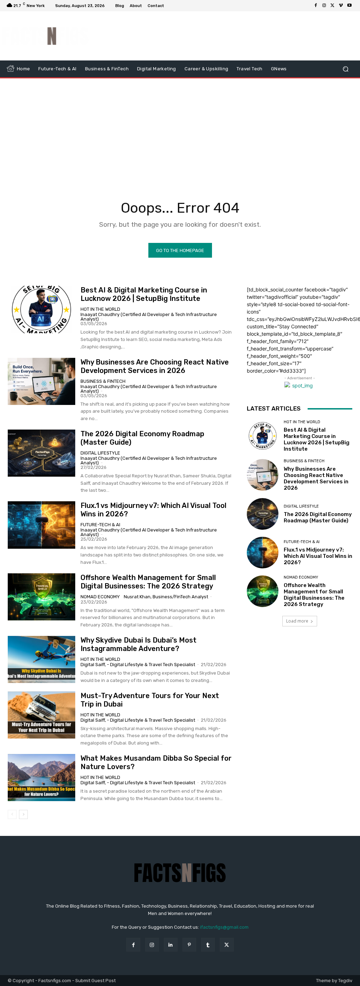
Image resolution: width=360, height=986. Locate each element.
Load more (297, 621)
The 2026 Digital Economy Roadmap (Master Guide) (318, 517)
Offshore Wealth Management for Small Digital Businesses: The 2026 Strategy (148, 581)
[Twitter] (332, 5)
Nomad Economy (100, 596)
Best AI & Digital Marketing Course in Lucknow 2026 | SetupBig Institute (144, 294)
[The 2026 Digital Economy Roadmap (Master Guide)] (41, 453)
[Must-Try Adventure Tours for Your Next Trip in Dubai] (41, 715)
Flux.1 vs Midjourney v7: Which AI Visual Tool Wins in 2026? (318, 556)
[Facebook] (315, 5)
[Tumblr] (208, 945)
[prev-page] (12, 814)
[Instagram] (324, 5)
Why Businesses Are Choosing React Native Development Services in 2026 (155, 366)
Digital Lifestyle (100, 453)
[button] (345, 69)
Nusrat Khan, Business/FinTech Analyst (166, 596)
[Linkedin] (171, 945)
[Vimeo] (341, 5)
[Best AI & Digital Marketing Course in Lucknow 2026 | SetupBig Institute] (41, 309)
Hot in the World (100, 309)
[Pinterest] (189, 945)
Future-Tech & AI (100, 524)
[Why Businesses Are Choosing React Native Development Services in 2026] (41, 381)
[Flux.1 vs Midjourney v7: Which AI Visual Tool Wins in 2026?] (41, 524)
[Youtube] (349, 5)
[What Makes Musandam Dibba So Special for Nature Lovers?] (41, 777)
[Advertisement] (223, 36)
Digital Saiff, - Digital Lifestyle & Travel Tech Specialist (138, 664)
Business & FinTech (103, 381)
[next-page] (23, 814)
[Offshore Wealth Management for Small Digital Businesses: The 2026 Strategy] (41, 596)
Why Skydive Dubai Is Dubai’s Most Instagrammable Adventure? (139, 644)
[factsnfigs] (45, 36)
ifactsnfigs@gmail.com (224, 927)
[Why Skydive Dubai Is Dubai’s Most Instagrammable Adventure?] (41, 659)
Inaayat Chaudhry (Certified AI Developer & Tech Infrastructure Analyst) (149, 317)
